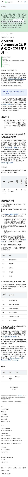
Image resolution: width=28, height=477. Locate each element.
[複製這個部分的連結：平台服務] (8, 167)
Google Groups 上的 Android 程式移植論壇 (11, 443)
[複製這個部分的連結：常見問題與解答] (15, 201)
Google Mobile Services (7, 457)
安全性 (11, 34)
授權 (20, 468)
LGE (22, 358)
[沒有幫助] (13, 37)
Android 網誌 (4, 433)
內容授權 (20, 395)
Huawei (17, 358)
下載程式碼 (4, 414)
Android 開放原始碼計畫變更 (10, 27)
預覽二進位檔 (4, 416)
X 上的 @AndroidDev (6, 430)
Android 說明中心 (5, 449)
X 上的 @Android (5, 428)
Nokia (9, 360)
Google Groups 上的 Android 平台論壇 (10, 438)
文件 (7, 34)
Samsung (15, 360)
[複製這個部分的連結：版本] (6, 367)
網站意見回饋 (5, 470)
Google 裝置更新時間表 (11, 214)
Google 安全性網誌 (6, 435)
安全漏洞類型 (8, 148)
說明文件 (3, 7)
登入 (25, 2)
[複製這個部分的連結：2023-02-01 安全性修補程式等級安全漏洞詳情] (17, 137)
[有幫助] (11, 37)
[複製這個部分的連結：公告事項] (10, 117)
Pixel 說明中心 (4, 452)
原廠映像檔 (4, 419)
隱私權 (24, 468)
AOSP (2, 34)
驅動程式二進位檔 (5, 421)
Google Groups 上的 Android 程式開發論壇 (11, 440)
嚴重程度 (16, 148)
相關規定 (3, 411)
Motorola (4, 360)
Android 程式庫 (5, 409)
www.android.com (5, 454)
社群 (10, 468)
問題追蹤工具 (4, 462)
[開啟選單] (2, 2)
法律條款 (15, 468)
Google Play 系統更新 (7, 163)
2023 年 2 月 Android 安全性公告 (17, 79)
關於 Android (4, 468)
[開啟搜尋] (18, 2)
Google (12, 358)
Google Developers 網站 (9, 337)
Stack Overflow (5, 459)
